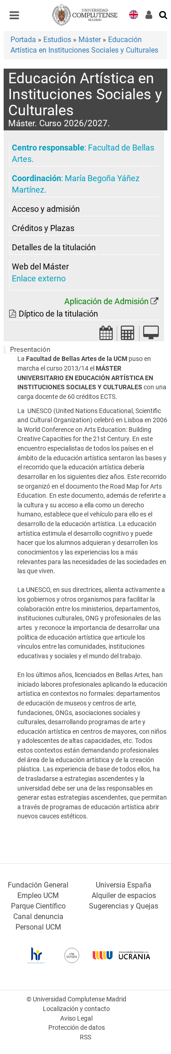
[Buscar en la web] (163, 14)
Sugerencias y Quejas (123, 906)
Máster (89, 39)
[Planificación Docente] (106, 335)
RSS (85, 1037)
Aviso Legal (76, 1018)
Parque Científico (38, 906)
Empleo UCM (38, 895)
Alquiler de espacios (124, 895)
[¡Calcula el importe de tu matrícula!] (128, 335)
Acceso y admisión (46, 209)
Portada (23, 39)
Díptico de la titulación (58, 313)
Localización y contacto (76, 1009)
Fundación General (38, 885)
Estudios (57, 39)
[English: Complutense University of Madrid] (133, 14)
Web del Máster (40, 266)
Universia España (123, 885)
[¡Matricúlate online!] (151, 335)
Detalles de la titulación (54, 247)
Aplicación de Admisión (106, 301)
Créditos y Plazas (43, 228)
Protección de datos (76, 1028)
